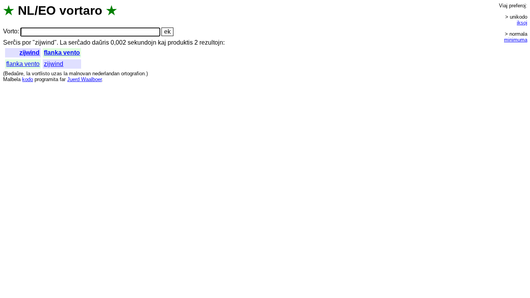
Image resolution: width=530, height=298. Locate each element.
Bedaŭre (14, 73)
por (26, 42)
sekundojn (142, 42)
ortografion (133, 73)
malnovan (80, 73)
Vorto (10, 31)
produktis (180, 42)
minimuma (515, 40)
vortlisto (41, 73)
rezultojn (211, 42)
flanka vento (62, 52)
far (63, 79)
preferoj (517, 6)
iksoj (522, 23)
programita (46, 79)
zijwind (29, 52)
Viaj (503, 6)
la (28, 73)
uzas (56, 73)
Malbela (12, 79)
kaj (162, 42)
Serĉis (12, 42)
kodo (27, 79)
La (63, 42)
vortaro (80, 10)
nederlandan (106, 73)
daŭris (100, 42)
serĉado (79, 42)
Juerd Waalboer (84, 79)
